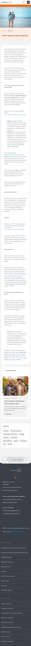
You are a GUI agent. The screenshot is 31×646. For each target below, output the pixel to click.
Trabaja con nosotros (6, 603)
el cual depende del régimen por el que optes (15, 114)
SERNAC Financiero (5, 632)
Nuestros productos (6, 542)
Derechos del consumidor (7, 641)
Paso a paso (4, 585)
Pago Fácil (3, 571)
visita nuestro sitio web (14, 358)
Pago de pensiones (5, 566)
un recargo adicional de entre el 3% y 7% (16, 275)
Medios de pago (5, 581)
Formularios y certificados (7, 608)
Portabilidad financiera (6, 557)
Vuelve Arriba (13, 470)
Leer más (8, 414)
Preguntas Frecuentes (6, 590)
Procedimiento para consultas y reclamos (11, 627)
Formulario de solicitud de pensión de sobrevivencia (13, 548)
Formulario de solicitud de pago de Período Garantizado (14, 552)
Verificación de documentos (7, 576)
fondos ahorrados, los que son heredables (14, 229)
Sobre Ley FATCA (5, 636)
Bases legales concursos (7, 622)
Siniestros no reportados (7, 618)
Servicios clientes (5, 598)
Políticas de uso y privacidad (18, 531)
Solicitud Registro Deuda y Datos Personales (12, 613)
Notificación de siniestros (7, 562)
